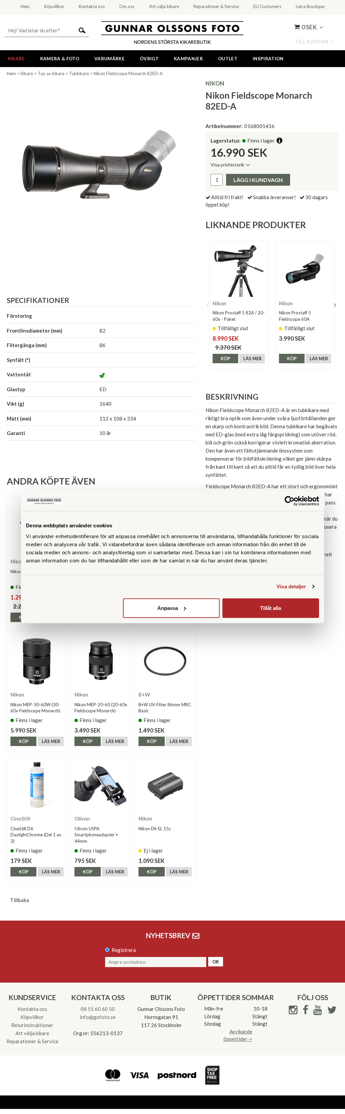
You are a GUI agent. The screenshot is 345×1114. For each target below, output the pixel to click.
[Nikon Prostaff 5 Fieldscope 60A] (305, 271)
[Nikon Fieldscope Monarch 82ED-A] (101, 174)
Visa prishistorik (227, 164)
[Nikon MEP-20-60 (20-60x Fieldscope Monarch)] (101, 661)
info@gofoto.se (98, 1017)
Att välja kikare (32, 1033)
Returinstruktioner (32, 1025)
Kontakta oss (32, 1009)
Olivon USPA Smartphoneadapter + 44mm (96, 834)
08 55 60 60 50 (98, 1009)
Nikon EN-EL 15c (154, 828)
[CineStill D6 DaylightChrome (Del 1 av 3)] (37, 785)
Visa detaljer (291, 586)
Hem (11, 73)
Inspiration (268, 58)
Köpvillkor (32, 1017)
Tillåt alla (270, 608)
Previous (207, 305)
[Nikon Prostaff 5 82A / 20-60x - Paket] (239, 271)
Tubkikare (79, 73)
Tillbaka (19, 900)
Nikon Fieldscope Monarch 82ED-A (128, 73)
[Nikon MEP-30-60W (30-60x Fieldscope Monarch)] (37, 661)
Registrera (124, 950)
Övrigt (149, 58)
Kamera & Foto (59, 58)
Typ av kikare (51, 73)
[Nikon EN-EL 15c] (165, 785)
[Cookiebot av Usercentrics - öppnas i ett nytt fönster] (289, 501)
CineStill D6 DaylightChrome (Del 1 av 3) (35, 834)
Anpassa (167, 608)
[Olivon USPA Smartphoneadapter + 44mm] (101, 785)
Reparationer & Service (32, 1041)
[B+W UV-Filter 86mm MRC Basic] (165, 661)
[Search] (82, 30)
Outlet (228, 58)
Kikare (16, 58)
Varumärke (109, 58)
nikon (215, 83)
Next (335, 305)
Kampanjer (188, 58)
